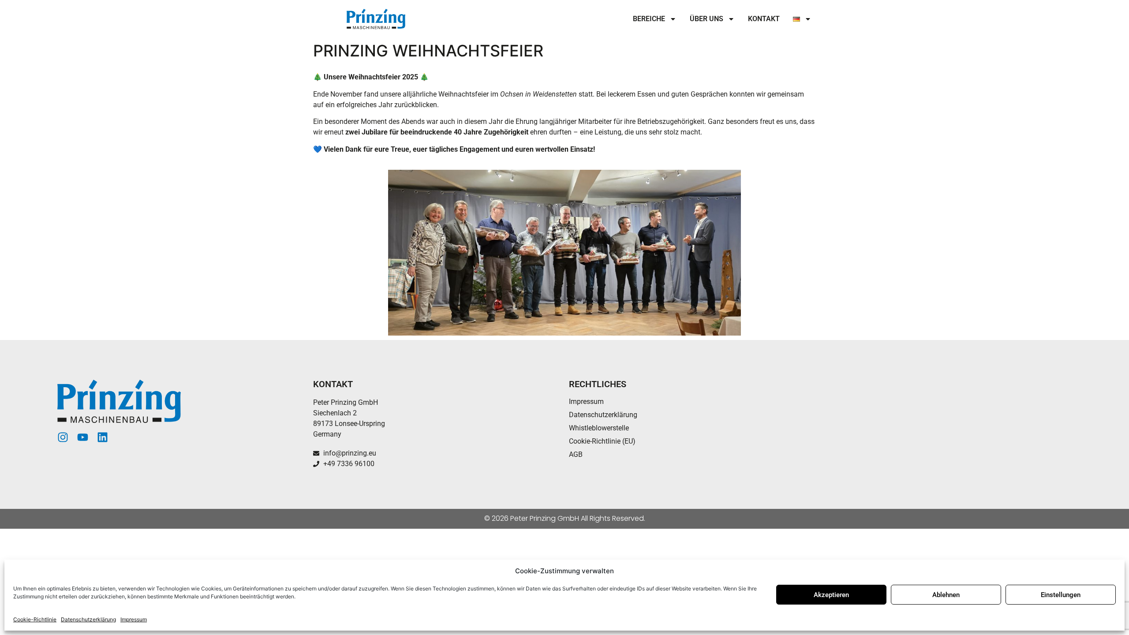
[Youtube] (82, 437)
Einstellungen (1060, 595)
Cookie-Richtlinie (34, 619)
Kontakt (764, 19)
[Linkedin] (102, 437)
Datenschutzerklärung (88, 619)
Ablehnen (946, 595)
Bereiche (649, 19)
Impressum (133, 619)
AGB (576, 454)
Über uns (706, 19)
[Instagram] (62, 437)
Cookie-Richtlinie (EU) (602, 441)
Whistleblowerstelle (599, 428)
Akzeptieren (831, 595)
